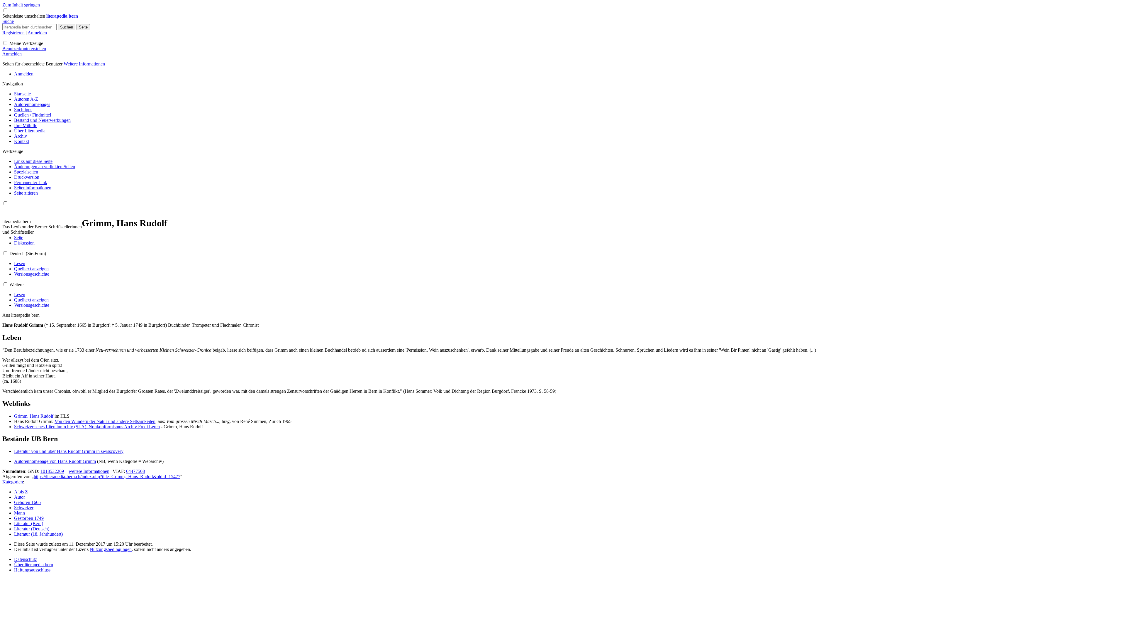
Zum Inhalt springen (21, 4)
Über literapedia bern (33, 564)
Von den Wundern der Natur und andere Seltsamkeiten (105, 421)
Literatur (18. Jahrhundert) (38, 534)
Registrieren (13, 32)
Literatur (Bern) (28, 523)
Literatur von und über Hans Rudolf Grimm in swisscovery (68, 451)
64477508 (135, 471)
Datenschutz (25, 559)
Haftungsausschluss (32, 569)
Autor (19, 497)
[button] (24, 16)
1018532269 (52, 471)
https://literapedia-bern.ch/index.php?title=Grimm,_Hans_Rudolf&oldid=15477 (107, 476)
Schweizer (23, 507)
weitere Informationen (89, 471)
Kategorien (12, 481)
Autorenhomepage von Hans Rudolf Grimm (55, 461)
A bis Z (21, 491)
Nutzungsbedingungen (111, 549)
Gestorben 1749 (29, 518)
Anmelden (37, 32)
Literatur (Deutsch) (31, 528)
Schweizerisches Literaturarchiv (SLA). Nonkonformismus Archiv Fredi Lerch (87, 426)
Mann (19, 512)
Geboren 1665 (27, 502)
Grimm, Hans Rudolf (33, 416)
